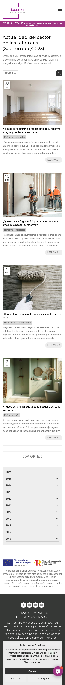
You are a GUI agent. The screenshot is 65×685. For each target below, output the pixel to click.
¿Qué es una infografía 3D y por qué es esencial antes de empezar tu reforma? (30, 223)
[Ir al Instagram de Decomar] (29, 605)
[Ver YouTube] (35, 605)
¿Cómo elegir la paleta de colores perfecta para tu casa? (32, 316)
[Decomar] (14, 11)
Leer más (52, 159)
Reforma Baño (11, 415)
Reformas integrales (14, 137)
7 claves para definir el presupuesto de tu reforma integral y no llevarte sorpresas (31, 130)
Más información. (32, 662)
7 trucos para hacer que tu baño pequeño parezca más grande (31, 408)
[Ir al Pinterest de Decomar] (41, 605)
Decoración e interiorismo (17, 322)
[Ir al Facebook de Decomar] (23, 605)
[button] (58, 671)
